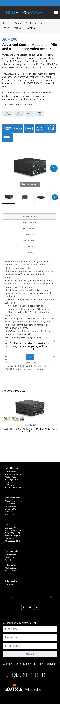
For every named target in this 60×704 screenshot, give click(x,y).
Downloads (29, 234)
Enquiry (29, 252)
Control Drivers (29, 240)
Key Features (29, 216)
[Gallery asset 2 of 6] (24, 197)
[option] (30, 423)
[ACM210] (30, 410)
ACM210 (30, 425)
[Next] (54, 168)
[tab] (29, 216)
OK (30, 357)
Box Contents (29, 228)
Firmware (29, 246)
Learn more (30, 363)
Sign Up (30, 654)
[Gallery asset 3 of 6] (40, 197)
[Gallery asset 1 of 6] (8, 197)
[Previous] (6, 168)
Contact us (9, 584)
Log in (55, 3)
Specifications (29, 222)
